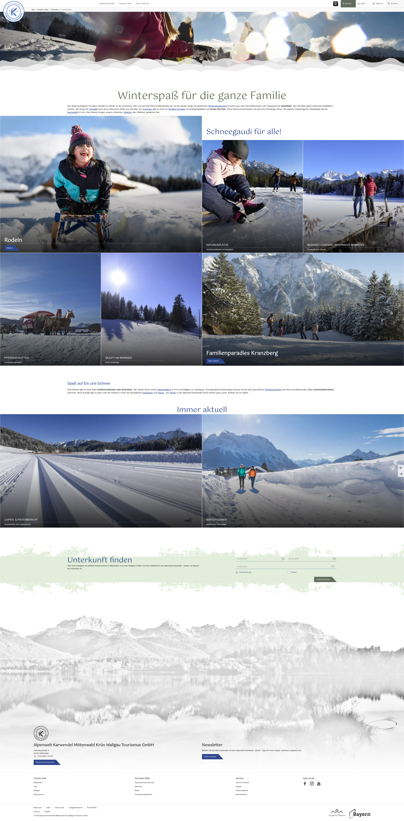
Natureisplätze (164, 389)
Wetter (363, 3)
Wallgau (37, 790)
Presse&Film (92, 807)
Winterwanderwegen (217, 106)
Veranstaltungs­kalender (143, 794)
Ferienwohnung (245, 572)
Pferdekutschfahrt (273, 389)
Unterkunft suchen (323, 579)
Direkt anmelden (210, 757)
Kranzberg (147, 109)
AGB (48, 807)
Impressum (38, 807)
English (47, 811)
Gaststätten (147, 393)
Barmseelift (72, 112)
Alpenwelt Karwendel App (144, 782)
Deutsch (37, 811)
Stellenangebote (242, 790)
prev (401, 468)
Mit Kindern (55, 9)
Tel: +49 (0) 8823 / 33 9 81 (43, 756)
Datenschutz (59, 807)
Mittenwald (38, 782)
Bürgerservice (39, 794)
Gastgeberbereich (75, 807)
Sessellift (93, 109)
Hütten (161, 393)
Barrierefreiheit (241, 794)
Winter (173, 393)
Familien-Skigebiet (176, 109)
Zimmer (294, 572)
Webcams (379, 3)
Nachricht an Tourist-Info (45, 762)
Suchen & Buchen (242, 782)
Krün (35, 786)
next (401, 474)
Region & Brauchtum (107, 3)
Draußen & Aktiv (125, 3)
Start (33, 9)
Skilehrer (128, 112)
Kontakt (238, 786)
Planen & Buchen (142, 3)
